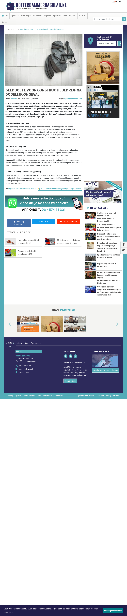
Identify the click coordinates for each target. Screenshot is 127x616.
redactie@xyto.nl (26, 369)
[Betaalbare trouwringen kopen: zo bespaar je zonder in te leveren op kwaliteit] (90, 245)
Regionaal (47, 16)
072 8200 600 (25, 366)
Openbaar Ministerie (73, 99)
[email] (124, 251)
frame (33, 188)
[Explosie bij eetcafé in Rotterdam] (90, 266)
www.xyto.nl (24, 372)
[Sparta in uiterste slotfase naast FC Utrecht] (90, 257)
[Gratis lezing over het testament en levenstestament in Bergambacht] (90, 215)
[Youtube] (70, 356)
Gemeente (37, 16)
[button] (7, 324)
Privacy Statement (112, 396)
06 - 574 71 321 (53, 210)
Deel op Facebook (19, 223)
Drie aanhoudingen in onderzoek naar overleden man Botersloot (108, 236)
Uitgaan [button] (72, 16)
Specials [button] (56, 16)
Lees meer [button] (8, 612)
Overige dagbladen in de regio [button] (105, 370)
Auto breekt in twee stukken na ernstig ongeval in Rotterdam (109, 227)
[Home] (2, 16)
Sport (65, 16)
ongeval (11, 188)
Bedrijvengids (26, 16)
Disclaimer (100, 396)
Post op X (45, 221)
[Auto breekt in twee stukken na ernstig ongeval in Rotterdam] (90, 227)
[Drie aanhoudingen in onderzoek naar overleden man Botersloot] (90, 236)
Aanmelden (70, 381)
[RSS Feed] (75, 356)
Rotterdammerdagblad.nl (41, 5)
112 (7, 16)
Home (9, 29)
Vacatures (82, 16)
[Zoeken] (124, 19)
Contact (5, 22)
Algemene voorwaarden (85, 396)
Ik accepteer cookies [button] (113, 611)
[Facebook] (66, 356)
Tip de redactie (70, 221)
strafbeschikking (23, 188)
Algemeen (15, 16)
